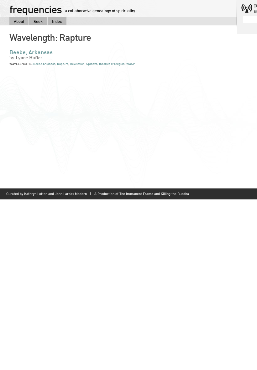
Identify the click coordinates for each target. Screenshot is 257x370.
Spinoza (91, 64)
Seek (38, 21)
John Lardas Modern (71, 194)
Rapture (62, 64)
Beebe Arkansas (44, 64)
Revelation (77, 64)
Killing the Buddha (175, 194)
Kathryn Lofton (35, 194)
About (19, 21)
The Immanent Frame (136, 194)
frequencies (35, 9)
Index (57, 21)
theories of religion (112, 64)
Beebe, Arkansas (31, 52)
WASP (130, 64)
